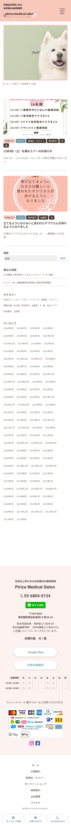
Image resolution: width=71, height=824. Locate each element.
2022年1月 (35, 419)
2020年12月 (22, 442)
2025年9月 (23, 343)
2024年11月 (36, 358)
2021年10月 (23, 427)
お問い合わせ (35, 821)
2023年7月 (8, 389)
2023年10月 (23, 381)
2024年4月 (48, 366)
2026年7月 (22, 328)
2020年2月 (48, 458)
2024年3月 (8, 373)
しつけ (16, 299)
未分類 (16, 305)
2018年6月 (48, 496)
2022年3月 (8, 419)
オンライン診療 (13, 821)
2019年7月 (35, 473)
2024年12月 (22, 358)
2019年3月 (35, 480)
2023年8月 (50, 381)
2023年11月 (9, 381)
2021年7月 (8, 435)
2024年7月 (22, 366)
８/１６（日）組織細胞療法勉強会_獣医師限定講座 (27, 282)
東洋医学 (53, 140)
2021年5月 (22, 435)
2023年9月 (37, 381)
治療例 (43, 217)
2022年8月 (50, 404)
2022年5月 (35, 412)
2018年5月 (8, 503)
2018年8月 (22, 496)
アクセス (35, 802)
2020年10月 (51, 442)
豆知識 (16, 311)
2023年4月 (48, 389)
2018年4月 (22, 503)
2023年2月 (22, 396)
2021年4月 (35, 435)
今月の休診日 (35, 665)
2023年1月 (35, 396)
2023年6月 (22, 389)
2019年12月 (22, 465)
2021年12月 (48, 419)
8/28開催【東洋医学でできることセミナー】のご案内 (28, 274)
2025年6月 (8, 351)
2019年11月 (36, 465)
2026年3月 (8, 335)
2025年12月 (48, 335)
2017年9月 (8, 519)
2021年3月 (48, 435)
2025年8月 (36, 343)
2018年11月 (36, 488)
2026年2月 (22, 335)
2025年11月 (9, 343)
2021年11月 (9, 427)
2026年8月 (8, 328)
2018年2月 (48, 503)
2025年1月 (8, 358)
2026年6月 (35, 328)
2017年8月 (22, 519)
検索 (63, 258)
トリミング (34, 299)
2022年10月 (23, 404)
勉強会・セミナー (36, 140)
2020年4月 (22, 458)
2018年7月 (35, 496)
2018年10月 (51, 488)
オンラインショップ (35, 784)
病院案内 (35, 790)
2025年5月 (22, 351)
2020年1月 (8, 465)
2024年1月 (35, 373)
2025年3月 (48, 351)
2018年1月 (8, 511)
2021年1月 (8, 442)
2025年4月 (35, 351)
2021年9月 (37, 427)
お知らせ (9, 140)
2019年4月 (22, 480)
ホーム (35, 765)
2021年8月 (50, 427)
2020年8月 (22, 450)
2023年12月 (48, 373)
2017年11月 (36, 511)
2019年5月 (8, 480)
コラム (21, 140)
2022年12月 (48, 396)
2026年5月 (48, 328)
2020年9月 (8, 450)
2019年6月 (48, 473)
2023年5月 (35, 389)
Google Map (36, 652)
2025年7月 (49, 343)
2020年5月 (8, 458)
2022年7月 (8, 412)
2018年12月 (22, 488)
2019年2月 (48, 480)
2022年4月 (48, 412)
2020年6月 (48, 450)
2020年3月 (35, 458)
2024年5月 (35, 366)
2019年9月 (8, 473)
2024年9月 (50, 358)
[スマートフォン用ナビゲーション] (62, 11)
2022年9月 (37, 404)
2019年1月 (8, 488)
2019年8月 (22, 473)
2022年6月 (22, 412)
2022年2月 (22, 419)
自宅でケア (52, 305)
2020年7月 (35, 450)
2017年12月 (22, 511)
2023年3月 (8, 396)
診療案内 (35, 771)
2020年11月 (36, 442)
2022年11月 (9, 404)
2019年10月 (51, 465)
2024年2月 (22, 373)
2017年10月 (51, 511)
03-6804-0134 (57, 821)
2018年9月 (8, 496)
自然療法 (7, 311)
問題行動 (7, 305)
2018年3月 (35, 503)
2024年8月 (8, 366)
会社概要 (35, 796)
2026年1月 (35, 335)
